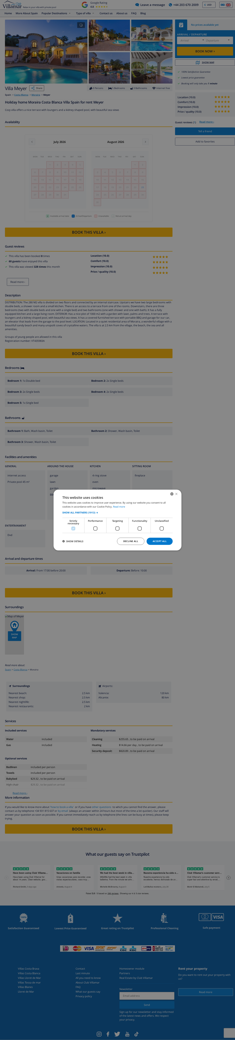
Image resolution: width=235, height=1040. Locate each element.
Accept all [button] (160, 541)
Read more (119, 506)
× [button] (176, 494)
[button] (117, 512)
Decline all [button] (130, 541)
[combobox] (171, 494)
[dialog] (117, 520)
